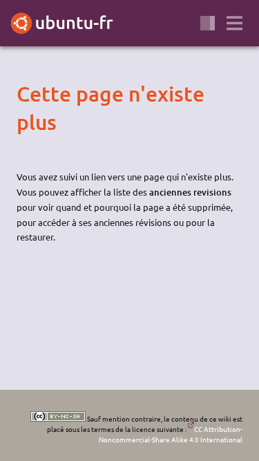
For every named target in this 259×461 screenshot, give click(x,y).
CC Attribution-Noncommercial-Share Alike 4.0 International (170, 434)
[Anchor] (28, 94)
